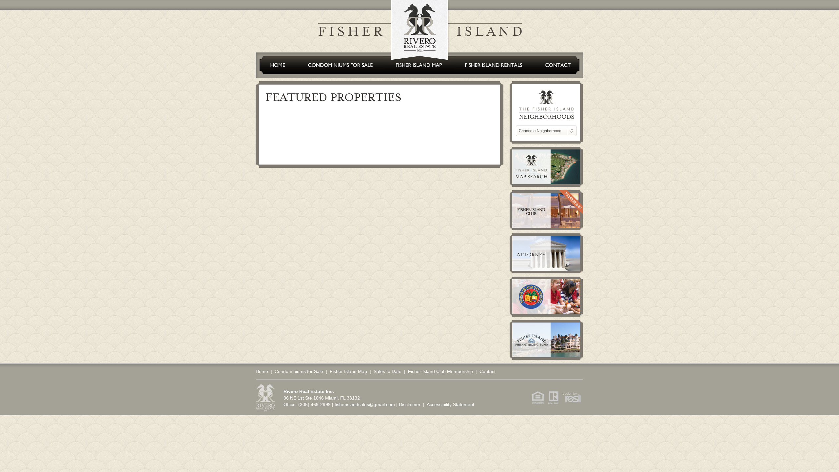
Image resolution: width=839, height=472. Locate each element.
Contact (487, 371)
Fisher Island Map (348, 371)
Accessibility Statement (450, 404)
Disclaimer (409, 404)
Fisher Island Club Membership (440, 371)
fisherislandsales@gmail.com (365, 404)
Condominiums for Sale (299, 371)
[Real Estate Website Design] (570, 402)
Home (262, 371)
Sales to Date (387, 371)
